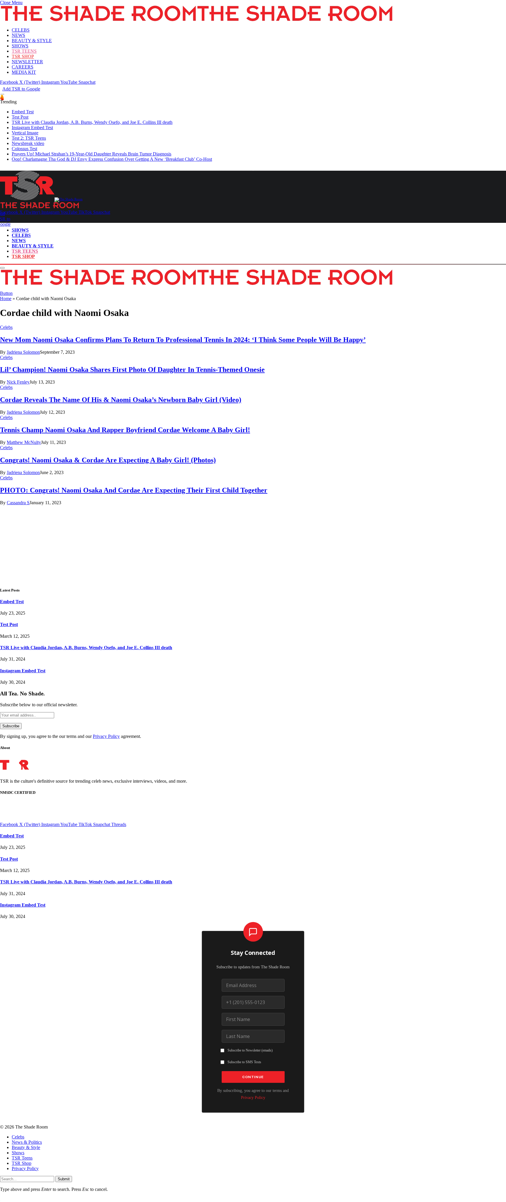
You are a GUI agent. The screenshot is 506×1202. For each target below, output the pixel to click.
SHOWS (20, 45)
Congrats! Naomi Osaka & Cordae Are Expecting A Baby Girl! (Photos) (108, 460)
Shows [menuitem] (18, 1152)
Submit (64, 1179)
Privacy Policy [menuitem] (25, 1168)
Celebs (6, 327)
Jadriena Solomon (23, 352)
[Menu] (2, 94)
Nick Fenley (18, 381)
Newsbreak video (28, 143)
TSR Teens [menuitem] (22, 1157)
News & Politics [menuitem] (27, 1142)
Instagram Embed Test (32, 127)
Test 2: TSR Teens (29, 138)
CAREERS (22, 66)
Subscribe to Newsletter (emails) (250, 1050)
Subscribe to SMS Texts (244, 1062)
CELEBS (21, 30)
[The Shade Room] (41, 199)
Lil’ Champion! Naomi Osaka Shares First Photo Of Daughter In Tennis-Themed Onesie (132, 369)
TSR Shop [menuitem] (21, 1163)
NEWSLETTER (27, 61)
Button (6, 293)
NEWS (18, 35)
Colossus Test (24, 148)
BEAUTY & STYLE (32, 40)
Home (5, 298)
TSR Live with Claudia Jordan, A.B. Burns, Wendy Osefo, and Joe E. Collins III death (92, 122)
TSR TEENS (24, 51)
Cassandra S (18, 502)
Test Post (20, 116)
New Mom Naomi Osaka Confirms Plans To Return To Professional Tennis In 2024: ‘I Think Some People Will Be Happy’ (183, 339)
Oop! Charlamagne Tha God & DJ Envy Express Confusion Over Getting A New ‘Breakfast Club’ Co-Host (112, 159)
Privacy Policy (106, 736)
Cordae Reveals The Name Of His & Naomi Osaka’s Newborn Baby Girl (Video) (120, 399)
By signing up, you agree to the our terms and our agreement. (70, 736)
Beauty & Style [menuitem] (26, 1147)
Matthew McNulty (24, 442)
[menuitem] (259, 1137)
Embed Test (23, 111)
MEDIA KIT (24, 72)
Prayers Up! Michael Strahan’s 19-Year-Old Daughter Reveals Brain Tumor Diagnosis (91, 153)
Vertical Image (25, 132)
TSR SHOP (23, 56)
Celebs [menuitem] (18, 1136)
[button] (11, 2)
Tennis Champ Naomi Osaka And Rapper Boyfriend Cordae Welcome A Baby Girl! (125, 430)
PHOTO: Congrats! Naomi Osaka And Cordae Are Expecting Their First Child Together (133, 490)
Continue (253, 1077)
